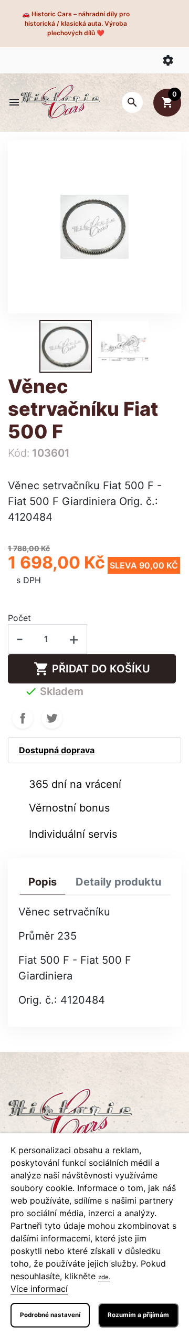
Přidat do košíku (92, 669)
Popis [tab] (42, 882)
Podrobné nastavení (50, 1315)
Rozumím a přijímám (138, 1315)
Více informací (39, 1288)
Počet (19, 618)
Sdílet (22, 718)
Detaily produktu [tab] (118, 882)
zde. (104, 1277)
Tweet (51, 718)
